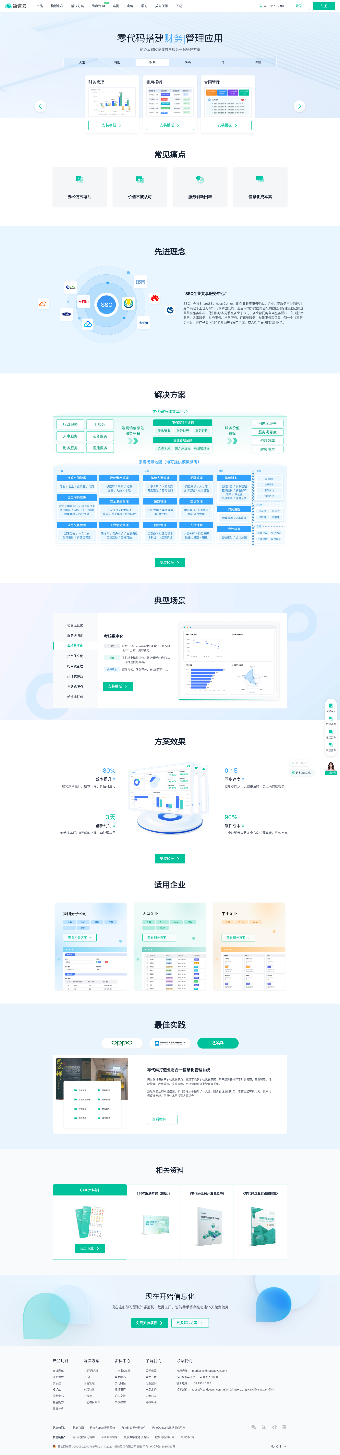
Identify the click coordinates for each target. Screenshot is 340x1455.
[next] (299, 106)
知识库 (57, 1389)
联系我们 (184, 1360)
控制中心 (58, 1396)
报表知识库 (187, 1437)
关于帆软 (151, 1370)
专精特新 (89, 1389)
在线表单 (58, 1370)
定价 (130, 6)
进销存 (88, 1396)
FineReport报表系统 (102, 1427)
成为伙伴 (161, 6)
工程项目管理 (92, 1402)
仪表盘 (57, 1383)
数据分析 (58, 1408)
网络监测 (151, 1402)
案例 (116, 6)
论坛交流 (120, 1396)
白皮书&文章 (122, 1370)
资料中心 (122, 1360)
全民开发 (151, 1377)
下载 (179, 6)
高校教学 (120, 1402)
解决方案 (91, 1360)
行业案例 (151, 1383)
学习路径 (120, 1383)
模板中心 (57, 6)
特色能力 (58, 1402)
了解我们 (153, 1360)
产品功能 (60, 1360)
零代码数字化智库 (84, 1437)
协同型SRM (91, 1370)
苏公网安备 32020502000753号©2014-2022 (85, 1446)
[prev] (40, 106)
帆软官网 (78, 1427)
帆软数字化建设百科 (136, 1437)
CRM (87, 1377)
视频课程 (120, 1389)
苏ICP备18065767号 (162, 1446)
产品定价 (151, 1389)
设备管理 (89, 1383)
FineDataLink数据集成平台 (168, 1427)
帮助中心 (120, 1377)
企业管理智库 (109, 1437)
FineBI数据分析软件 (133, 1427)
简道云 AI (98, 6)
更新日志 (151, 1396)
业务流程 (58, 1377)
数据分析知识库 (164, 1437)
